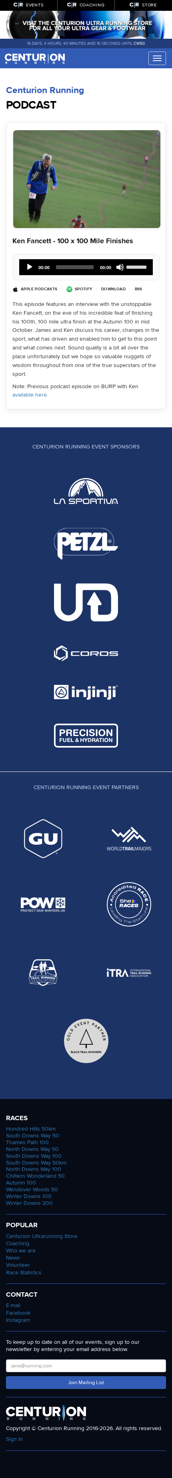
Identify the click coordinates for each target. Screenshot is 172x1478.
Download (113, 289)
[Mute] (120, 267)
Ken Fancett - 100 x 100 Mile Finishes (72, 240)
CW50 (139, 43)
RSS (138, 289)
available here (29, 394)
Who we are (21, 1250)
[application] (86, 267)
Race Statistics (24, 1272)
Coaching (17, 1243)
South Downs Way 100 (34, 1156)
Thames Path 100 (27, 1142)
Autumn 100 (21, 1182)
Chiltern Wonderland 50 (35, 1175)
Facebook (18, 1312)
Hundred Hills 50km (31, 1128)
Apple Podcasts (39, 289)
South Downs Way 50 (32, 1135)
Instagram (18, 1320)
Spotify (83, 289)
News (13, 1257)
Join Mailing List (86, 1382)
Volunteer (18, 1265)
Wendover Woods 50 (32, 1189)
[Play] (30, 267)
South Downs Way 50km (36, 1162)
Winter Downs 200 (29, 1203)
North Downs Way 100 (33, 1169)
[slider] (137, 266)
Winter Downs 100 (29, 1196)
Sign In (14, 1439)
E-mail (13, 1305)
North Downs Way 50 (32, 1149)
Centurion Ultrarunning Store (42, 1236)
